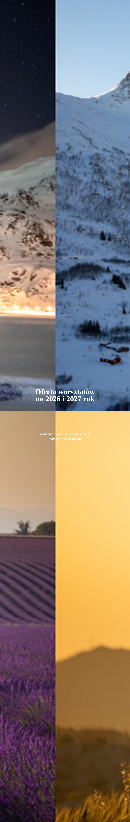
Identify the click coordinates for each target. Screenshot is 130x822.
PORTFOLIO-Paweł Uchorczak (65, 434)
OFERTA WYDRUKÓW (66, 439)
